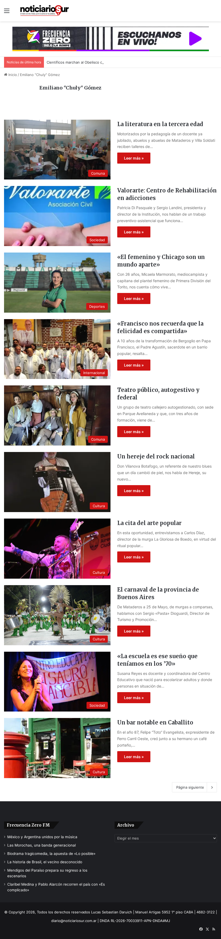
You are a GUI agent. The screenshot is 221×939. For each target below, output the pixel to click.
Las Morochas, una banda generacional (41, 845)
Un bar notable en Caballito (155, 722)
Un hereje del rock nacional (156, 456)
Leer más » (134, 158)
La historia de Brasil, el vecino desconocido (44, 862)
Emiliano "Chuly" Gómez (70, 88)
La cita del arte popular (149, 523)
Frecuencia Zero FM (28, 825)
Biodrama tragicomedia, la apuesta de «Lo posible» (51, 853)
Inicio (12, 75)
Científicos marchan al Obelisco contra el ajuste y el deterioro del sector (107, 62)
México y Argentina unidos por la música (42, 837)
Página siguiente (190, 787)
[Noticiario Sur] (44, 11)
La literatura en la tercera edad (160, 124)
